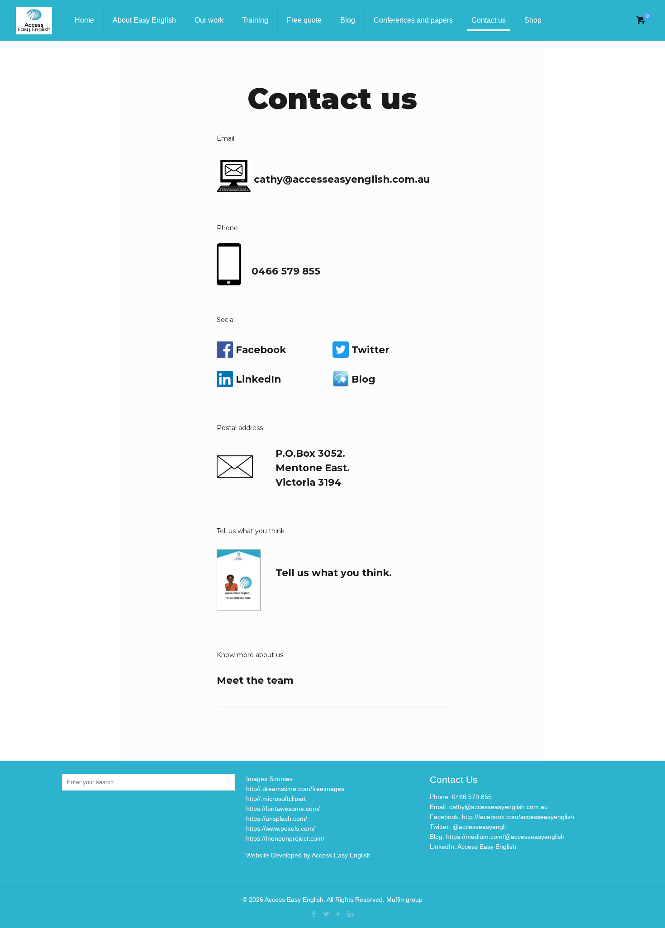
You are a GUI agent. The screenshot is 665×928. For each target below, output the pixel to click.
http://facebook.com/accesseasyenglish (518, 816)
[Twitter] (326, 914)
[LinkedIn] (351, 914)
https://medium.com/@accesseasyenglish (505, 836)
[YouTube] (338, 914)
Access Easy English (486, 846)
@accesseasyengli (479, 826)
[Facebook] (314, 914)
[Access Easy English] (34, 20)
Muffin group (404, 899)
